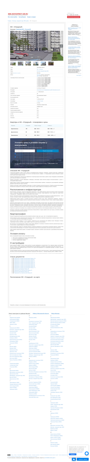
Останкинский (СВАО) (55, 324)
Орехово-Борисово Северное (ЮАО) (58, 321)
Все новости (79, 75)
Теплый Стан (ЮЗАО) (55, 387)
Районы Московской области (41, 313)
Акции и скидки (31, 17)
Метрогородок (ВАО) (33, 366)
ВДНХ (38, 75)
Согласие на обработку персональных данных (14, 456)
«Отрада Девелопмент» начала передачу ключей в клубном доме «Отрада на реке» (74, 47)
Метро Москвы (55, 313)
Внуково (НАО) (13, 348)
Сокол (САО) (53, 370)
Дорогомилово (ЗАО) (14, 378)
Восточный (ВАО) (13, 358)
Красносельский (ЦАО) (34, 332)
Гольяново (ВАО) (13, 366)
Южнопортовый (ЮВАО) (55, 439)
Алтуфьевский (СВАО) (14, 321)
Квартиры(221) (20, 29)
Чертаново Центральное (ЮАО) (57, 420)
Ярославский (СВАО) (55, 444)
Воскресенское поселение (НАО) (17, 353)
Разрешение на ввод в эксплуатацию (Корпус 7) (24, 263)
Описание (12, 29)
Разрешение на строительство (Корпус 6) (23, 272)
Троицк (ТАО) (53, 390)
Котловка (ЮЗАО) (33, 329)
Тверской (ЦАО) (53, 383)
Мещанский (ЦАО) (33, 368)
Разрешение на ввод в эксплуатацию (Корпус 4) (24, 262)
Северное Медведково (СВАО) (57, 363)
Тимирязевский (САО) (55, 388)
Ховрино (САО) (53, 406)
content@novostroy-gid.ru (50, 457)
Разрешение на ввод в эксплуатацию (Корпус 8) (24, 265)
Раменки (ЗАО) (53, 350)
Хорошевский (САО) (54, 409)
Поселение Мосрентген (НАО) (57, 341)
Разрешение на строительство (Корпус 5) (23, 270)
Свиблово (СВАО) (54, 360)
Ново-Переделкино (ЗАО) (34, 390)
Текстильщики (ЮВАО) (55, 385)
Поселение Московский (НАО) (57, 339)
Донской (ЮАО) (13, 377)
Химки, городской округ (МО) (56, 404)
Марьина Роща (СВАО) (34, 363)
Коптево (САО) (32, 327)
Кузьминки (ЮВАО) (33, 337)
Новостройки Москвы (24, 456)
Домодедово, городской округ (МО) (17, 375)
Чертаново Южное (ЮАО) (56, 421)
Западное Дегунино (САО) (15, 384)
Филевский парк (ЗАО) (55, 395)
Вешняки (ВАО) (13, 346)
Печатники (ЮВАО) (54, 334)
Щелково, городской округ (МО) (57, 427)
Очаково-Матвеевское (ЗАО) (56, 327)
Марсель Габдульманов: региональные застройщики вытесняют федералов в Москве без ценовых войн (74, 38)
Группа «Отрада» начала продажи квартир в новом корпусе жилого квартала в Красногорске (74, 66)
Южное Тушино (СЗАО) (55, 437)
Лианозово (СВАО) (33, 348)
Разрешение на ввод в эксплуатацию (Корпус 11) (24, 267)
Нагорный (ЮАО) (32, 385)
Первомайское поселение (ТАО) (57, 331)
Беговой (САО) (13, 332)
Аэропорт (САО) (13, 324)
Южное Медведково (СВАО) (56, 435)
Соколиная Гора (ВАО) (55, 371)
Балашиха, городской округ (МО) (17, 329)
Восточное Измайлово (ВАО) (16, 356)
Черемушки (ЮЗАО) (54, 416)
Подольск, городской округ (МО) (57, 336)
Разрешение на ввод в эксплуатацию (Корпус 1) (24, 261)
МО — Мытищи (40, 69)
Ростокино (39, 74)
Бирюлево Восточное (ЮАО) (16, 339)
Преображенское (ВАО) (55, 343)
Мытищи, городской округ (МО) (42, 71)
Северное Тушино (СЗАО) (56, 365)
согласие (21, 153)
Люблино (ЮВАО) (33, 356)
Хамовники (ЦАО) (54, 402)
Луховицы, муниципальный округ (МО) (37, 353)
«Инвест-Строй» (40, 101)
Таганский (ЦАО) (54, 382)
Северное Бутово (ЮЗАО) (56, 361)
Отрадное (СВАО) (54, 326)
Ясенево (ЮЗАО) (54, 446)
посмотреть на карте (16, 72)
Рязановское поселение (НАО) (57, 353)
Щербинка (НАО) (54, 428)
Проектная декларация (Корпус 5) (21, 269)
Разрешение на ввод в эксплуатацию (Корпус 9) (24, 266)
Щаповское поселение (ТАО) (56, 425)
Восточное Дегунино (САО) (15, 355)
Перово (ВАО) (53, 332)
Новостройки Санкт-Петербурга (32, 456)
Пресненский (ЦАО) (54, 344)
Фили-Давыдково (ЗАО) (55, 397)
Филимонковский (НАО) (55, 399)
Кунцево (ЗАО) (32, 339)
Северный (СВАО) (54, 366)
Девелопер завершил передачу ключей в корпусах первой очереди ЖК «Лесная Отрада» (74, 56)
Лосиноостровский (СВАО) (34, 351)
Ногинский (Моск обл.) (34, 397)
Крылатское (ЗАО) (33, 334)
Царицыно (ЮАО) (54, 413)
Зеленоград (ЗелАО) (14, 385)
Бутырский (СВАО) (14, 343)
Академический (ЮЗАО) (15, 317)
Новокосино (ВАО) (33, 393)
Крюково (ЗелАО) (32, 336)
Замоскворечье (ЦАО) (14, 382)
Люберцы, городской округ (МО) (36, 355)
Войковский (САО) (14, 350)
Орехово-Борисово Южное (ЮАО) (57, 322)
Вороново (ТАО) (13, 351)
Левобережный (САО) (33, 343)
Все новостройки (12, 17)
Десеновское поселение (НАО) (16, 372)
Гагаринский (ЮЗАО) (14, 363)
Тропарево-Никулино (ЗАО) (56, 392)
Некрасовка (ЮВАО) (33, 387)
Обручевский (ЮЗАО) (55, 317)
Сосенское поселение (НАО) (56, 377)
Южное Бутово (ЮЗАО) (55, 434)
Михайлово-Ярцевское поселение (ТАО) (38, 371)
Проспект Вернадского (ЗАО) (56, 346)
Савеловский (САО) (54, 358)
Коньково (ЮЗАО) (33, 326)
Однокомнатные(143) (41, 89)
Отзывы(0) (28, 29)
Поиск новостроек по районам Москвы (19, 313)
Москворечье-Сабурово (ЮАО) (35, 377)
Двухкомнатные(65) (49, 89)
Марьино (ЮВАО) (33, 365)
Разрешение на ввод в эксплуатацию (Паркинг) (24, 259)
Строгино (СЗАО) (54, 378)
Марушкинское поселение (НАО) (36, 360)
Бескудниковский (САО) (15, 336)
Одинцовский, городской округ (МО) (58, 319)
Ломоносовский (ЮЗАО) (34, 350)
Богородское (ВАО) (14, 341)
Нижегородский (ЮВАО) (34, 388)
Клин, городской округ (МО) (35, 323)
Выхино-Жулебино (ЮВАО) (16, 359)
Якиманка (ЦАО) (54, 442)
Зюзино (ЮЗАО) (13, 387)
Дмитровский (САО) (14, 373)
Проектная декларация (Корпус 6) (21, 271)
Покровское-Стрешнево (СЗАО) (57, 337)
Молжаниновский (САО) (34, 375)
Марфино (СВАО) (33, 361)
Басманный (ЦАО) (14, 331)
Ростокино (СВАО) (54, 351)
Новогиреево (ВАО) (33, 392)
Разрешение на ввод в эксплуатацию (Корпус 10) (24, 258)
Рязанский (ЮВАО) (54, 355)
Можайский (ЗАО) (33, 373)
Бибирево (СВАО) (13, 337)
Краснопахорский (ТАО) (34, 331)
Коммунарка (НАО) (33, 324)
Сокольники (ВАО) (54, 373)
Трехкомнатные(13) (56, 89)
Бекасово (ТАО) (13, 334)
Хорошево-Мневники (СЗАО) (56, 407)
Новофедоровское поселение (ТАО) (37, 395)
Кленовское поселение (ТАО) (35, 321)
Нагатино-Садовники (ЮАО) (35, 382)
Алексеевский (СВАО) (14, 319)
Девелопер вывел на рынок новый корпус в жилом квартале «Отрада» (74, 28)
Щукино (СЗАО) (53, 430)
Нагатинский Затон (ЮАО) (34, 383)
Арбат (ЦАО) (12, 322)
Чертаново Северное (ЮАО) (56, 418)
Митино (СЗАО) (32, 370)
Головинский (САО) (14, 365)
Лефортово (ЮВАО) (33, 346)
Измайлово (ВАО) (33, 317)
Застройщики (22, 17)
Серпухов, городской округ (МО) (57, 368)
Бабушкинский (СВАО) (14, 327)
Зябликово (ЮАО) (13, 389)
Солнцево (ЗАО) (54, 375)
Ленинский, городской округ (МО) (36, 345)
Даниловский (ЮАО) (14, 370)
